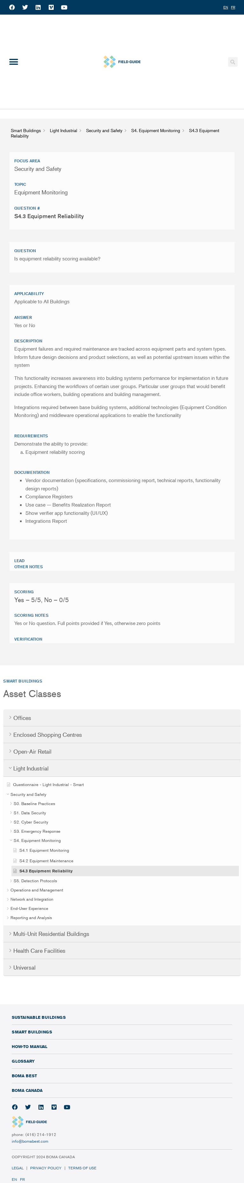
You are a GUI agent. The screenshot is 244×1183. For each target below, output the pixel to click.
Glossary (23, 1061)
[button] (13, 62)
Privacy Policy (46, 1168)
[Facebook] (12, 7)
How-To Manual (29, 1046)
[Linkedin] (38, 7)
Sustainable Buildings (39, 1017)
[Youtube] (64, 7)
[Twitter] (25, 7)
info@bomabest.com (30, 1141)
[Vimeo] (51, 7)
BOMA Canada (27, 1090)
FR (22, 1179)
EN (14, 1179)
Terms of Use (82, 1168)
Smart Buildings (32, 1031)
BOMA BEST (24, 1075)
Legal (18, 1168)
